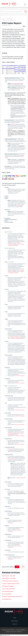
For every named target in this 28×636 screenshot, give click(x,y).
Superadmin (20, 205)
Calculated (10, 450)
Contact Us (14, 624)
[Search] (25, 11)
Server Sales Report (7, 594)
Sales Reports (10, 18)
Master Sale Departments (17, 83)
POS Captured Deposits (7, 591)
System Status (14, 620)
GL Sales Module (13, 458)
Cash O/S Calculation (20, 375)
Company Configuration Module (17, 338)
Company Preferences (15, 337)
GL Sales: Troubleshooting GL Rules (10, 583)
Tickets (14, 617)
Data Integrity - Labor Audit (9, 578)
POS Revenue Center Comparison (10, 581)
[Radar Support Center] (9, 3)
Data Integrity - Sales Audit (8, 575)
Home (3, 18)
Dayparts (13, 124)
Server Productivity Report (8, 588)
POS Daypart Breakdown (8, 586)
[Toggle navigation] (25, 4)
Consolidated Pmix (6, 599)
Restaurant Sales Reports (9, 20)
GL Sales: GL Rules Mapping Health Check (12, 596)
